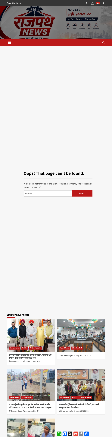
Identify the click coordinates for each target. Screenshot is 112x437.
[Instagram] (92, 3)
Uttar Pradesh (35, 348)
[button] (9, 42)
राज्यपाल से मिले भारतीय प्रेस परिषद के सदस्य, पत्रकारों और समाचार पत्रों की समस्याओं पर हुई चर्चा (30, 356)
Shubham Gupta (16, 361)
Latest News (14, 348)
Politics (24, 348)
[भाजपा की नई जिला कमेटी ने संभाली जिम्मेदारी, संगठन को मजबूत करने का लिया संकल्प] (81, 385)
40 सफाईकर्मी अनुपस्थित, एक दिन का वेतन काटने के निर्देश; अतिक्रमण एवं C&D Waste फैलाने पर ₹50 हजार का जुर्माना (30, 406)
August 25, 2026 (31, 361)
